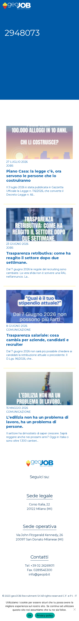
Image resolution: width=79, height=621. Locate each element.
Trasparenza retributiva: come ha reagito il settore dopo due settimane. (38, 258)
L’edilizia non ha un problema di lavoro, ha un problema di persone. (37, 422)
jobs (9, 165)
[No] (74, 609)
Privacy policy (45, 615)
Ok (29, 615)
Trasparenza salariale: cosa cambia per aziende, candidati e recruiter (37, 340)
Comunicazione (18, 329)
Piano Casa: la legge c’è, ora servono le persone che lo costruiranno (33, 176)
